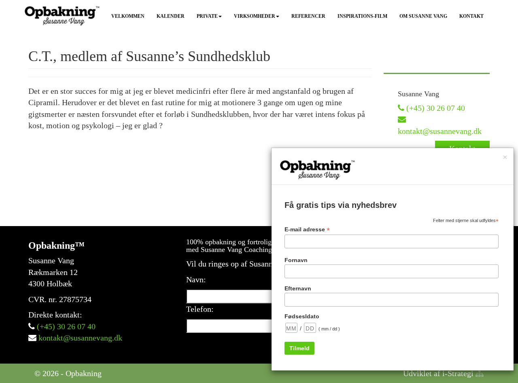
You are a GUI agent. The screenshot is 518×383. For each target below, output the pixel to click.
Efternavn (297, 288)
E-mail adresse (307, 229)
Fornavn (296, 260)
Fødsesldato (301, 316)
